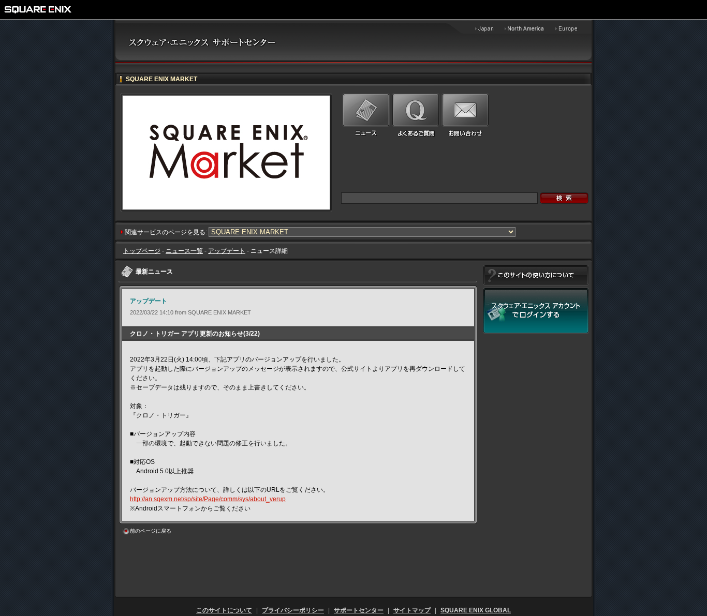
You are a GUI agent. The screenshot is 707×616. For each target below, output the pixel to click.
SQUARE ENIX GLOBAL (475, 610)
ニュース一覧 (184, 250)
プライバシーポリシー (293, 610)
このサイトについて (224, 610)
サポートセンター (359, 610)
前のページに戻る (150, 531)
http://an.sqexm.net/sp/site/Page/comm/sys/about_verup (208, 499)
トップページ (141, 250)
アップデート (226, 250)
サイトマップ (412, 610)
